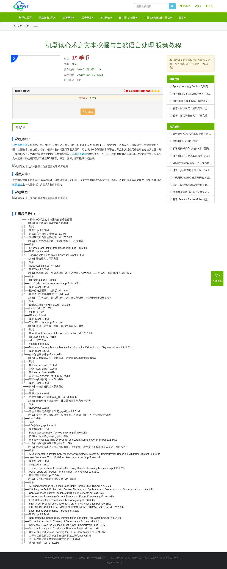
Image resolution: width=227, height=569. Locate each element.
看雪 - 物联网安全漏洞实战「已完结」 (194, 108)
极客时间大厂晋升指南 (185, 141)
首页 (26, 26)
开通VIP (186, 6)
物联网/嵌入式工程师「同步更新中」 (193, 101)
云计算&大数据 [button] (127, 17)
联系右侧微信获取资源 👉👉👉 (142, 91)
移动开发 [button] (105, 17)
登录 (210, 6)
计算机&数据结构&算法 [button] (157, 17)
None (35, 26)
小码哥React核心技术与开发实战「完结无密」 (198, 177)
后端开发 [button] (86, 17)
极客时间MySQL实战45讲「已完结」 (193, 148)
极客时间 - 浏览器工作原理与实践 (191, 155)
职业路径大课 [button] (46, 17)
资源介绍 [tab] (20, 127)
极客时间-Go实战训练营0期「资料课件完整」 (198, 93)
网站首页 (26, 17)
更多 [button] (181, 17)
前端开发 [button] (68, 17)
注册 (199, 6)
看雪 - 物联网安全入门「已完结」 (191, 115)
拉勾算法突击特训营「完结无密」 (191, 192)
